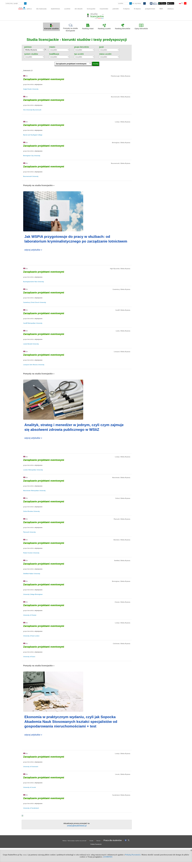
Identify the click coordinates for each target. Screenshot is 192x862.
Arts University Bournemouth (32, 110)
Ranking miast (88, 29)
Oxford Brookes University (31, 511)
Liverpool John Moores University (33, 364)
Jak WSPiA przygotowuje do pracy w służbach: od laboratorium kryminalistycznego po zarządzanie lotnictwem (75, 238)
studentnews (55, 9)
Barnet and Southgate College (32, 135)
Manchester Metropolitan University (34, 490)
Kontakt (91, 840)
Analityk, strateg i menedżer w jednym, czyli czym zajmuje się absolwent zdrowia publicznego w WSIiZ (74, 427)
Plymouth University (29, 532)
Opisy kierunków (141, 29)
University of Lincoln (29, 787)
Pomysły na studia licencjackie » (38, 185)
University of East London (31, 636)
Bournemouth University (30, 176)
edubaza (170, 9)
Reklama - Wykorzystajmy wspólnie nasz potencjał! (74, 840)
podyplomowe (150, 9)
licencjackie (91, 9)
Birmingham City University (31, 155)
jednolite (116, 9)
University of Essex (29, 656)
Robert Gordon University (31, 553)
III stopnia (137, 9)
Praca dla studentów (113, 840)
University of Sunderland (31, 808)
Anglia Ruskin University (30, 89)
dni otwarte (78, 9)
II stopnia (126, 9)
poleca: (29, 9)
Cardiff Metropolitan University (32, 323)
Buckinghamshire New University (33, 281)
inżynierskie (104, 9)
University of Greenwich (30, 766)
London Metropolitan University (33, 470)
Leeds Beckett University (31, 344)
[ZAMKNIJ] (107, 857)
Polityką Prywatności (132, 855)
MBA (161, 9)
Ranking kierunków (122, 29)
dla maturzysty (41, 9)
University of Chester (29, 615)
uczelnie (67, 9)
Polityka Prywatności (96, 844)
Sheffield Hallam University (31, 573)
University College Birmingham (33, 594)
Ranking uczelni (104, 29)
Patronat (98, 840)
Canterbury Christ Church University (34, 302)
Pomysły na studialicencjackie (70, 29)
